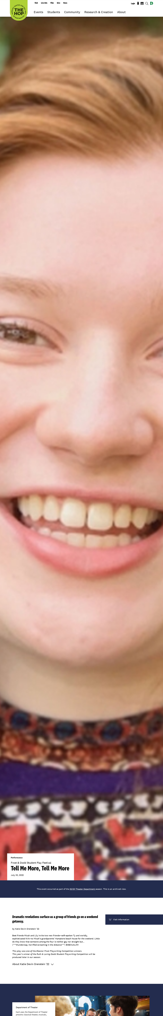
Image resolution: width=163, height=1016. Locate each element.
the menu (35, 15)
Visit (36, 3)
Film (52, 3)
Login (133, 3)
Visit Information (121, 919)
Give (58, 3)
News (65, 3)
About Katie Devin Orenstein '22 (30, 964)
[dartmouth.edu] (151, 3)
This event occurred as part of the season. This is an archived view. (81, 889)
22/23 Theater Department (82, 889)
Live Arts (44, 3)
